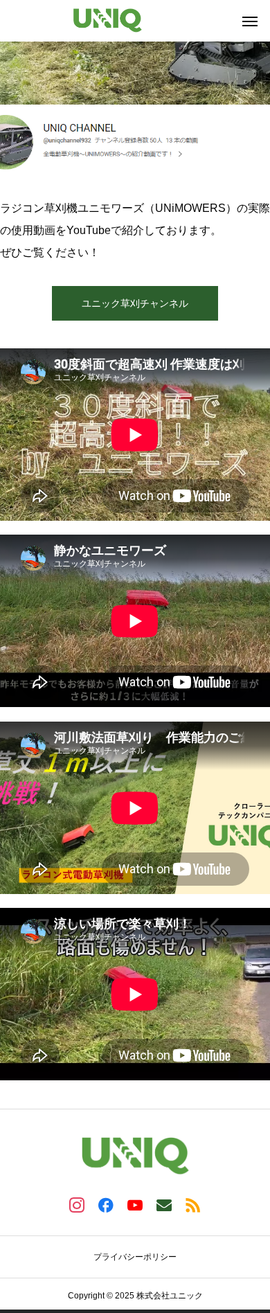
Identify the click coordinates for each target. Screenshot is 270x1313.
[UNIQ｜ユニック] (107, 21)
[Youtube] (135, 1204)
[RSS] (193, 1204)
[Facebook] (106, 1204)
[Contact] (164, 1204)
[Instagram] (76, 1204)
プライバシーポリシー (135, 1257)
